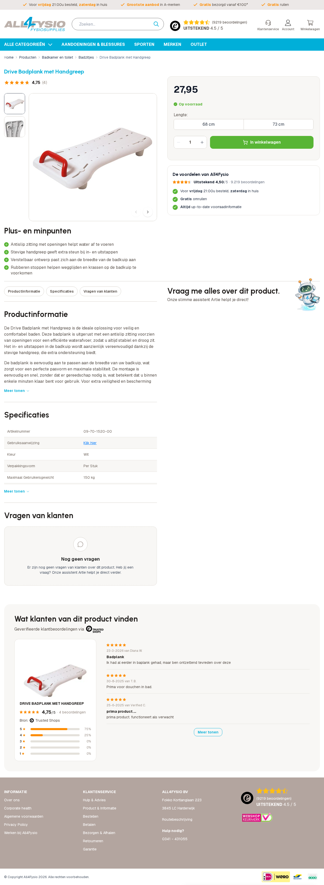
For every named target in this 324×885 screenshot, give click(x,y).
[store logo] (35, 24)
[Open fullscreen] (93, 157)
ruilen (278, 4)
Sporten (144, 44)
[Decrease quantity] (178, 142)
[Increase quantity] (202, 142)
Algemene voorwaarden (23, 816)
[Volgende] (148, 212)
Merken (172, 44)
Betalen (89, 824)
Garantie (90, 849)
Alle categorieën (25, 44)
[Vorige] (136, 212)
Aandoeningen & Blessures (93, 44)
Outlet (199, 44)
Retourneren (93, 841)
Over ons (12, 800)
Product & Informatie (99, 808)
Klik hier (90, 443)
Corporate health (18, 808)
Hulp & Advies (94, 800)
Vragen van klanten (100, 291)
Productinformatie (24, 291)
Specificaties (62, 291)
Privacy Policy (16, 824)
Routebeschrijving (177, 819)
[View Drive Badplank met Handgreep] (14, 103)
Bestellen (90, 816)
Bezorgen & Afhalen (99, 832)
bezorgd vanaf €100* (224, 4)
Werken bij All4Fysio (20, 832)
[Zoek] (159, 24)
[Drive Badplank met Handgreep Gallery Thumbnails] (14, 115)
